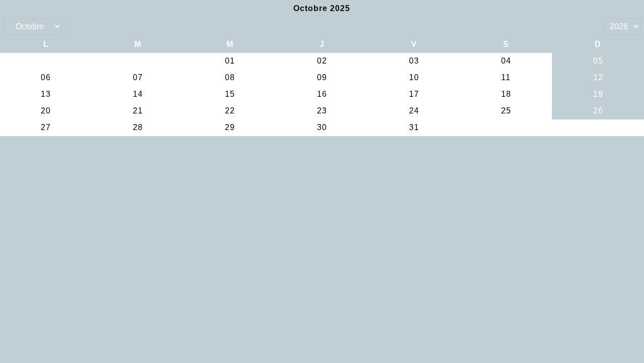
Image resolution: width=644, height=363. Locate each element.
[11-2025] (598, 9)
